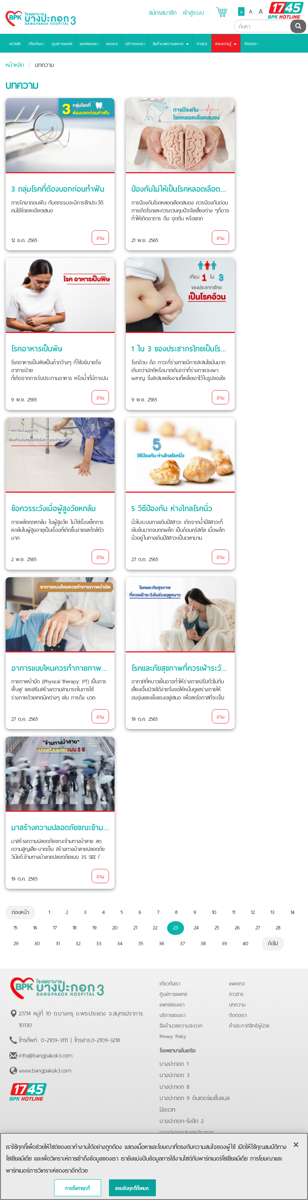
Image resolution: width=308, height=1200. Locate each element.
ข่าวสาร (202, 43)
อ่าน (100, 237)
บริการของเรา (135, 43)
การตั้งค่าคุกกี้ (77, 1187)
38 (203, 942)
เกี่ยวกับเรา (36, 43)
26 (237, 927)
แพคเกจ (112, 43)
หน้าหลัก (15, 43)
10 (214, 911)
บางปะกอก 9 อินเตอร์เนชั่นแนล (194, 1097)
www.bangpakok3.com (45, 1069)
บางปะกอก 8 (174, 1085)
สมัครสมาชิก (163, 11)
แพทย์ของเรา (89, 43)
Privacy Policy (173, 1035)
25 (216, 927)
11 (233, 911)
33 (98, 942)
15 (15, 927)
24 (196, 927)
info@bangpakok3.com (45, 1054)
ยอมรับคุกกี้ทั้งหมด (132, 1187)
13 (272, 911)
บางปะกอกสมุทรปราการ (187, 1131)
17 (55, 927)
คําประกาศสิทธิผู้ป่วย (249, 1025)
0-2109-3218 (105, 1039)
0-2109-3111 (54, 1039)
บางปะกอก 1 (174, 1063)
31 (58, 942)
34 (119, 942)
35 (140, 942)
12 (253, 911)
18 (74, 927)
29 (16, 942)
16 (35, 927)
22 (155, 927)
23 (175, 927)
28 (278, 927)
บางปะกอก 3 (174, 1074)
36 (161, 942)
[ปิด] (296, 1144)
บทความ (237, 1004)
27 (257, 927)
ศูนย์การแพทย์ (62, 43)
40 (245, 942)
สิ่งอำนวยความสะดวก (181, 1025)
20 (115, 927)
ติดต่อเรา (251, 43)
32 (77, 942)
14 (292, 911)
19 (94, 927)
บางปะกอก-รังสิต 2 (182, 1120)
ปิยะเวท (167, 1108)
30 (37, 942)
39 (224, 942)
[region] (154, 1166)
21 (135, 927)
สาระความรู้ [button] (224, 43)
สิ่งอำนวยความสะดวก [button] (169, 43)
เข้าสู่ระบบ (193, 11)
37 (182, 942)
